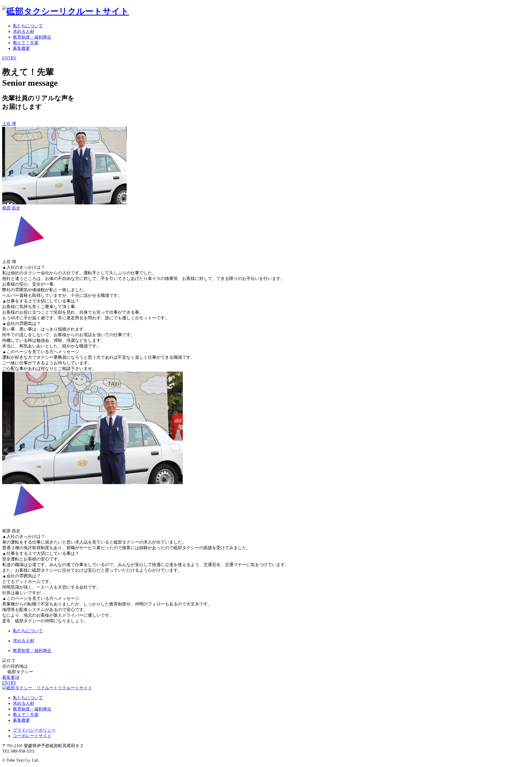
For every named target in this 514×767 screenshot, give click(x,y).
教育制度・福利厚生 (32, 37)
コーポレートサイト (32, 736)
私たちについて (28, 26)
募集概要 (21, 48)
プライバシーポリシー (34, 730)
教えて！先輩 (26, 42)
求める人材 (23, 31)
